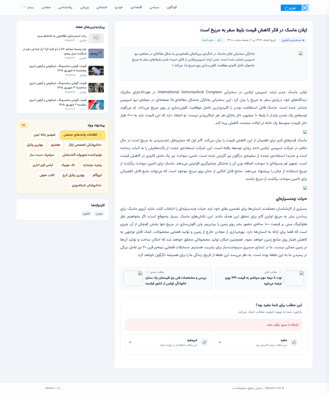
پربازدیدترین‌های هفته (90, 27)
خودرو (119, 7)
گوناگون (172, 7)
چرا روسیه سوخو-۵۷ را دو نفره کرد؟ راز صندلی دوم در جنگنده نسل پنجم (54, 51)
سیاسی (154, 7)
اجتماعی (101, 7)
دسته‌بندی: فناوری (292, 40)
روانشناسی (65, 7)
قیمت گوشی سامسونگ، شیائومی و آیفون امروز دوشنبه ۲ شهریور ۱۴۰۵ (57, 102)
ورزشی (84, 7)
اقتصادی (136, 7)
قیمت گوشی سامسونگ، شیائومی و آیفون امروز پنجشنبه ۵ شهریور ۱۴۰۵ (57, 68)
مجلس (46, 7)
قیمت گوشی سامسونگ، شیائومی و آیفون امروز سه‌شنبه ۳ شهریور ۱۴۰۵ (57, 85)
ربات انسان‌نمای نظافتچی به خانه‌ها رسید (61, 36)
